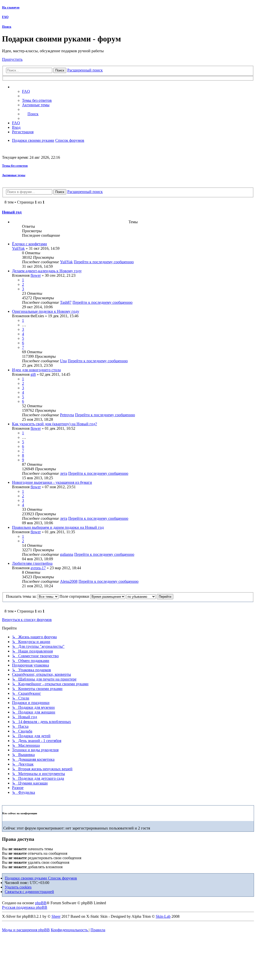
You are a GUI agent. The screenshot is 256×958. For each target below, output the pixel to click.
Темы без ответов (15, 166)
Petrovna (67, 415)
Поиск (6, 26)
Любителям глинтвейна (32, 563)
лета (63, 473)
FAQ (5, 17)
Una (63, 361)
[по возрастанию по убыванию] (141, 596)
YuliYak (18, 248)
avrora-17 (38, 568)
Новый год (12, 212)
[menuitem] (37, 100)
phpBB (40, 903)
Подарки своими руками (26, 878)
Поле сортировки (75, 596)
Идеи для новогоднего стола (36, 370)
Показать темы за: (22, 596)
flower (35, 275)
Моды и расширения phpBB (26, 930)
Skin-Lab (163, 916)
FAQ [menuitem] (26, 91)
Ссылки (24, 87)
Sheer (56, 916)
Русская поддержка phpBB (24, 907)
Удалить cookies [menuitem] (18, 887)
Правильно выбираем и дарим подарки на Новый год (58, 527)
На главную (11, 7)
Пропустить (12, 59)
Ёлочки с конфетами (29, 244)
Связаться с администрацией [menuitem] (29, 892)
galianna (66, 554)
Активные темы (13, 175)
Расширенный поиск (85, 70)
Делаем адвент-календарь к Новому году (47, 271)
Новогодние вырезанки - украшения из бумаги (52, 482)
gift (33, 374)
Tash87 (66, 302)
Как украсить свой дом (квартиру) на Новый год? (54, 424)
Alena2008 (69, 581)
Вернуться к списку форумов (27, 620)
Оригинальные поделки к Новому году (45, 311)
